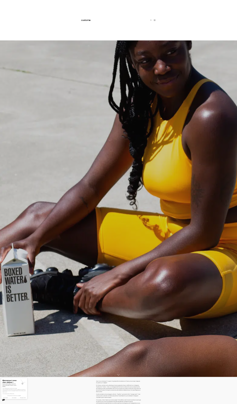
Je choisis (14, 397)
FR (151, 20)
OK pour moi (23, 397)
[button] (3, 399)
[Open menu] (154, 20)
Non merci (5, 397)
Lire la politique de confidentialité (8, 393)
